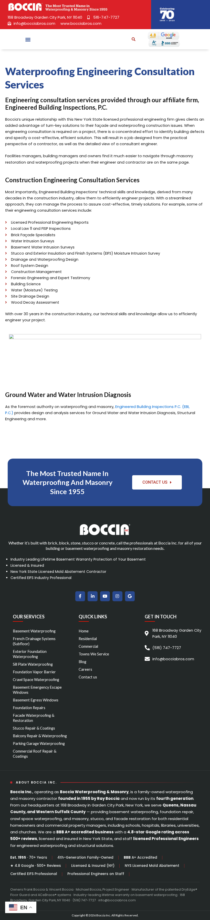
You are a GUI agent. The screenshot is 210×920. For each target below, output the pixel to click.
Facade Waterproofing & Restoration (33, 718)
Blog (82, 662)
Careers (85, 669)
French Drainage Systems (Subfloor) (34, 641)
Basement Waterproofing (34, 631)
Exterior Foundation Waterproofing (30, 654)
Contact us (88, 677)
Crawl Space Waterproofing (36, 679)
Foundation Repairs (29, 708)
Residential (88, 639)
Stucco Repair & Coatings (34, 728)
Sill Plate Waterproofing (33, 664)
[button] (28, 39)
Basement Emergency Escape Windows (37, 690)
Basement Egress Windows (35, 700)
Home (84, 631)
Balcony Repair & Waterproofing (40, 736)
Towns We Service (94, 654)
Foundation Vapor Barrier (34, 672)
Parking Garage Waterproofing (39, 743)
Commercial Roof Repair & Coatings (34, 753)
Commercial (88, 646)
